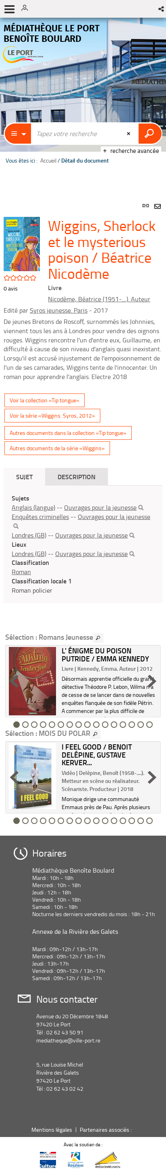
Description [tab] (76, 476)
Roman (21, 571)
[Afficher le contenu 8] (78, 724)
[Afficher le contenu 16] (149, 724)
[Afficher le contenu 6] (61, 724)
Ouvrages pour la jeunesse (100, 507)
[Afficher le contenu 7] (69, 724)
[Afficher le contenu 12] (114, 724)
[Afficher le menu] (9, 9)
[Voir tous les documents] (98, 638)
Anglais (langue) (33, 507)
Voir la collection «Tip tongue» (44, 400)
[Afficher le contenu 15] (140, 724)
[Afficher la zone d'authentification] (27, 9)
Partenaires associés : (106, 1129)
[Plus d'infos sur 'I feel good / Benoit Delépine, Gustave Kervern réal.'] (32, 776)
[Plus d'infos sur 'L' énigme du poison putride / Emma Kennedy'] (32, 681)
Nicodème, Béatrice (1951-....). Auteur (99, 299)
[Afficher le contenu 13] (123, 724)
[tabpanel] (83, 509)
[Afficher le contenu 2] (25, 724)
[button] (162, 9)
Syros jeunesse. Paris (58, 310)
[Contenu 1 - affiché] (16, 724)
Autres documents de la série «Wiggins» (57, 448)
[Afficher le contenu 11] (105, 724)
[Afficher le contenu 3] (34, 724)
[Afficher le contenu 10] (96, 724)
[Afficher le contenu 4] (43, 724)
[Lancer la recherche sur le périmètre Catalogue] (150, 134)
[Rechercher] (140, 507)
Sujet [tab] (24, 476)
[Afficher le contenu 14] (132, 724)
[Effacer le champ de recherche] (129, 134)
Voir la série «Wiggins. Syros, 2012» (52, 415)
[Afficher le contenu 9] (87, 724)
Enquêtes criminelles (40, 516)
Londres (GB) (29, 535)
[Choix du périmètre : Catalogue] (18, 134)
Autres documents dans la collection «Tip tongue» (68, 433)
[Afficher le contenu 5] (52, 724)
